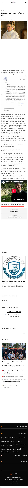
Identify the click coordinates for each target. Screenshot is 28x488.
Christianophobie (22, 426)
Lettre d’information (16, 477)
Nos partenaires (8, 479)
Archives (8, 477)
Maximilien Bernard (5, 19)
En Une (2, 10)
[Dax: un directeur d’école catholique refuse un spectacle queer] (14, 267)
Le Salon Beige (23, 433)
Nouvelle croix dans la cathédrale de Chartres (14, 217)
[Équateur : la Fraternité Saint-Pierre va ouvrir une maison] (14, 351)
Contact (21, 479)
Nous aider (14, 481)
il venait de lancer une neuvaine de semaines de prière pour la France (13, 205)
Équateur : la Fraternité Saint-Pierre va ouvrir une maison (12, 362)
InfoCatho (24, 461)
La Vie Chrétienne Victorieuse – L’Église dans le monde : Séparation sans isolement (13, 444)
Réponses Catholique (21, 455)
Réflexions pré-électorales (14, 211)
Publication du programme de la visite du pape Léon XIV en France (13, 376)
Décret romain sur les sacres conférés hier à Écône (10, 385)
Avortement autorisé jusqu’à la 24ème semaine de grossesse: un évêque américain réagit (13, 371)
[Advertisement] (14, 54)
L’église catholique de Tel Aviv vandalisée (10, 451)
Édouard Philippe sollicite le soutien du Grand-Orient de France (13, 438)
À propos (16, 479)
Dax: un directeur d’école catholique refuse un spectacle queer (13, 281)
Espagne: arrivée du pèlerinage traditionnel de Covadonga (11, 381)
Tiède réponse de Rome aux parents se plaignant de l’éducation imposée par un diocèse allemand (12, 448)
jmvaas (3, 283)
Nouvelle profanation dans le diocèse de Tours (11, 441)
